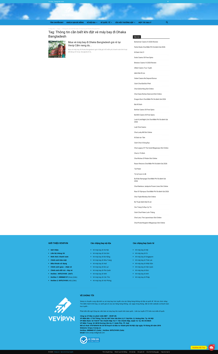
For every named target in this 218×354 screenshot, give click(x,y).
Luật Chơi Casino (140, 127)
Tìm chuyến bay (56, 22)
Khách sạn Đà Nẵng (75, 22)
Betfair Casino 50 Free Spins (144, 110)
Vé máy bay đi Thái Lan (143, 260)
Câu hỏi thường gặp (124, 22)
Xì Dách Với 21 (139, 52)
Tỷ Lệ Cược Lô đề (140, 174)
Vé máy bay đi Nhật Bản (144, 263)
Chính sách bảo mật (59, 260)
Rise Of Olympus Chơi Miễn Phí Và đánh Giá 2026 (151, 191)
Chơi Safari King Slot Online (144, 89)
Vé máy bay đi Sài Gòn (101, 253)
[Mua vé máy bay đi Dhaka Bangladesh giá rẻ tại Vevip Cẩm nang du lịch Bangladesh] (56, 49)
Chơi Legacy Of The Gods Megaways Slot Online (151, 148)
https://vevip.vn (94, 328)
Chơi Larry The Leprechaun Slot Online (147, 218)
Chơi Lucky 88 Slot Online (143, 132)
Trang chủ (51, 29)
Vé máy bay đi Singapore (144, 257)
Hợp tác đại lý (145, 22)
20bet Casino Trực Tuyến (143, 68)
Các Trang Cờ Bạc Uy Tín (143, 207)
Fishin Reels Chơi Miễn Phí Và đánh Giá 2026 (149, 47)
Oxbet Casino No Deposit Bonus (145, 78)
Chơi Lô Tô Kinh (139, 153)
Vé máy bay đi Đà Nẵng (101, 257)
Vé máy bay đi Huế (100, 263)
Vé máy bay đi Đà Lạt (101, 267)
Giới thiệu (54, 250)
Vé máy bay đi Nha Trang (102, 260)
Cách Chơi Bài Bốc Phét (142, 83)
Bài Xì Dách (138, 104)
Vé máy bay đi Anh (142, 274)
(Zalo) (75, 277)
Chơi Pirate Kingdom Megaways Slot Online (149, 223)
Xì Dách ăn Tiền (139, 137)
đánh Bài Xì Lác (139, 73)
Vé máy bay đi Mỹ (141, 250)
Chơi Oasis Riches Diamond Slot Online (148, 94)
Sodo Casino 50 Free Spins (143, 57)
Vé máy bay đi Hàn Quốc (144, 267)
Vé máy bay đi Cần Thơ (101, 277)
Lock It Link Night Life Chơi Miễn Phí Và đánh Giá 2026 (151, 121)
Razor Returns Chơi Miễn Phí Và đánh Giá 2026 (150, 164)
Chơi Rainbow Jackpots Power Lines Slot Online (151, 186)
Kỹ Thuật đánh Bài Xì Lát (142, 202)
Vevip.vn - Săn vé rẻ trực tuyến (63, 352)
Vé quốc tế (105, 22)
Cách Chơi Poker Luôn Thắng (144, 212)
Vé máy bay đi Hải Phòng (102, 280)
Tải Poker (137, 169)
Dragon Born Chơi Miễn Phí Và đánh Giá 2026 (150, 99)
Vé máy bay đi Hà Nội (101, 250)
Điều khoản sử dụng (59, 263)
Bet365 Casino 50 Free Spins (144, 115)
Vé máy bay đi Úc (141, 253)
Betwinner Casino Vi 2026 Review (146, 42)
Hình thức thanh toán (59, 257)
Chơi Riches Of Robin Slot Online (145, 158)
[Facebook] (168, 1)
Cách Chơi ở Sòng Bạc (142, 143)
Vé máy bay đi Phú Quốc (102, 270)
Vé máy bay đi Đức (142, 270)
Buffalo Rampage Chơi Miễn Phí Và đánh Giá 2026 (150, 180)
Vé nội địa (91, 22)
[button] (167, 23)
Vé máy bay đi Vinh (100, 274)
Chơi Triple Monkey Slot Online (145, 197)
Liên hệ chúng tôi (58, 253)
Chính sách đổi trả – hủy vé (61, 270)
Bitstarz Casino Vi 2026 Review (145, 63)
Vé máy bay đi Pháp (142, 277)
